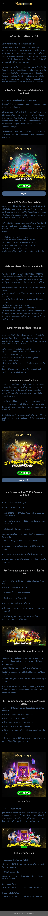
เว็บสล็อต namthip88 (34, 363)
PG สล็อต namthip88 (10, 316)
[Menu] (3, 4)
